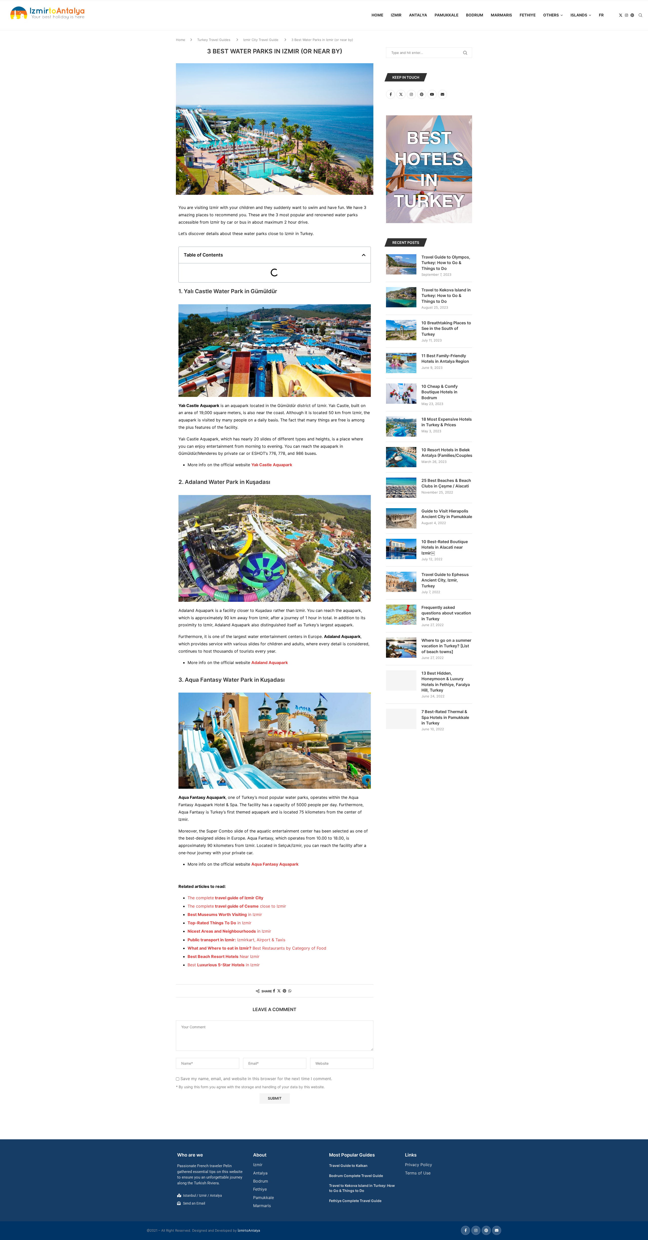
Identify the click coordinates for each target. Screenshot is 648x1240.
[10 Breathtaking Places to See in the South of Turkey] (401, 330)
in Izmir (225, 914)
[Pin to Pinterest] (284, 991)
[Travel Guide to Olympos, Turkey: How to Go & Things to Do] (401, 264)
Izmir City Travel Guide (260, 40)
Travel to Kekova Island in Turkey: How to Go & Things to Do (446, 295)
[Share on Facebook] (274, 991)
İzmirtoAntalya (249, 1230)
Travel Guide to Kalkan (348, 1165)
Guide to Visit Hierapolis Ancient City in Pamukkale (446, 513)
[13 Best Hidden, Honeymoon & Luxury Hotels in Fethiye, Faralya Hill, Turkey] (401, 680)
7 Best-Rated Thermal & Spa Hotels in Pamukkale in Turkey (445, 717)
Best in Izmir (224, 964)
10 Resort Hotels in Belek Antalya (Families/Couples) (446, 452)
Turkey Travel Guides (213, 40)
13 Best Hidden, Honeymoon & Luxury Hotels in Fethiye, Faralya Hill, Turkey (445, 682)
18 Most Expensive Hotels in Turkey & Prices (446, 422)
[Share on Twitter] (279, 991)
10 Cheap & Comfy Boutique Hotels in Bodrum (439, 392)
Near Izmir (223, 956)
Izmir (396, 15)
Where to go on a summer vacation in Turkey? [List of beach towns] (446, 646)
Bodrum (474, 15)
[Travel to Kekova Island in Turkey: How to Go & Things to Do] (401, 297)
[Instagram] (626, 15)
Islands (579, 15)
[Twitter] (620, 15)
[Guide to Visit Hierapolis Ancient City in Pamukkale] (401, 518)
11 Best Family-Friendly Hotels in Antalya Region (445, 358)
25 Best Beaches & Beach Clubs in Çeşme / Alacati (446, 483)
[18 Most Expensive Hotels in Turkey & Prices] (401, 426)
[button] (364, 255)
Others (551, 15)
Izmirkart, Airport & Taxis (236, 939)
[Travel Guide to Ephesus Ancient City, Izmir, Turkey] (401, 582)
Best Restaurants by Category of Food (257, 948)
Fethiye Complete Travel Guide (355, 1201)
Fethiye (528, 15)
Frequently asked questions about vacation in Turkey (446, 613)
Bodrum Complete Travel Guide (356, 1175)
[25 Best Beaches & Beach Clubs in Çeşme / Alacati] (401, 488)
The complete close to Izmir (237, 906)
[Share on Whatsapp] (289, 991)
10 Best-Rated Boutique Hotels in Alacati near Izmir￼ (444, 547)
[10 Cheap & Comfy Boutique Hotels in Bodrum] (401, 393)
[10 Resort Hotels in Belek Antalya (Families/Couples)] (401, 457)
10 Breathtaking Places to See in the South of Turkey (446, 328)
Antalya (418, 15)
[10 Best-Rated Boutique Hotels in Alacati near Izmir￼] (401, 549)
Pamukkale (446, 15)
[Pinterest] (632, 15)
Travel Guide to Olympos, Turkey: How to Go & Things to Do (445, 262)
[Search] (640, 15)
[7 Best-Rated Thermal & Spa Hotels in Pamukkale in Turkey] (401, 719)
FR (601, 15)
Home (377, 15)
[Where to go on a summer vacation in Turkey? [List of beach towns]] (401, 647)
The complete (225, 897)
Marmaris (501, 15)
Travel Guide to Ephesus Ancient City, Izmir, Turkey (445, 580)
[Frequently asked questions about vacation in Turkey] (401, 615)
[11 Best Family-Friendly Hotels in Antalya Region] (401, 363)
